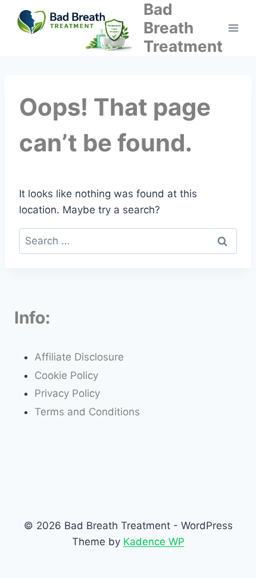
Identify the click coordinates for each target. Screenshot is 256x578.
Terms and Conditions (87, 412)
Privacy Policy (67, 393)
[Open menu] (234, 27)
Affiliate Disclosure (79, 357)
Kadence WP (154, 542)
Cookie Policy (66, 375)
